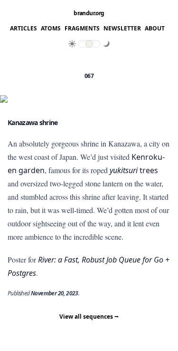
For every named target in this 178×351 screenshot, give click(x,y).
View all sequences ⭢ (89, 316)
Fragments (82, 28)
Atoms (51, 28)
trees (134, 170)
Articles (23, 28)
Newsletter (122, 28)
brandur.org (89, 13)
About (155, 28)
